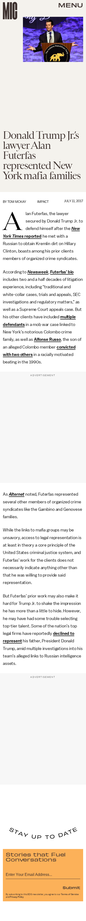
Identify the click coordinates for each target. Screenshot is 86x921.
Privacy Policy (17, 897)
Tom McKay (16, 202)
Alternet (17, 494)
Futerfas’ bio (62, 272)
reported (32, 236)
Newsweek (37, 272)
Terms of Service (70, 894)
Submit (71, 887)
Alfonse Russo (47, 339)
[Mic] (10, 11)
